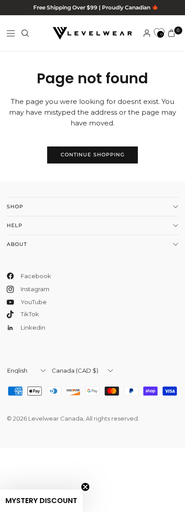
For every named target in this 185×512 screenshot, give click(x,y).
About (17, 244)
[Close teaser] (85, 486)
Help (14, 225)
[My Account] (147, 33)
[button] (41, 501)
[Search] (25, 33)
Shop (15, 206)
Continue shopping (93, 154)
